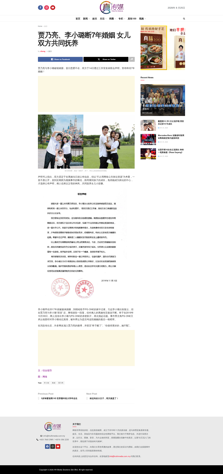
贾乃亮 (60, 383)
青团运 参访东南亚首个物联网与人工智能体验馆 (162, 107)
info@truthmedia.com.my (120, 456)
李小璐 (46, 383)
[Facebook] (47, 446)
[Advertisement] (86, 94)
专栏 (120, 18)
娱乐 (94, 18)
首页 (78, 18)
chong (42, 51)
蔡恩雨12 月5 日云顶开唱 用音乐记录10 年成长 (171, 122)
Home (40, 26)
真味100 (132, 18)
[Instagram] (52, 446)
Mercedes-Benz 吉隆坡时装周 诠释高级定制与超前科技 (171, 136)
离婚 (53, 383)
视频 (141, 18)
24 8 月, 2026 (148, 113)
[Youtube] (58, 446)
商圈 (111, 18)
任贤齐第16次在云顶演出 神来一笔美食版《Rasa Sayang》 (171, 151)
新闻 (85, 18)
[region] (163, 48)
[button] (144, 48)
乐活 (102, 18)
